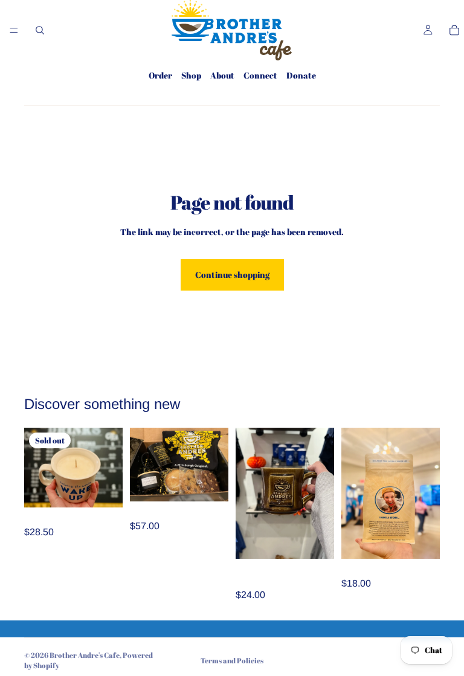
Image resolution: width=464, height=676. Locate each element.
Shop (191, 75)
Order (160, 75)
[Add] (315, 540)
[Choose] (210, 483)
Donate (301, 75)
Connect (260, 75)
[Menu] (14, 30)
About (222, 75)
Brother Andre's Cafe (85, 655)
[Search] (40, 30)
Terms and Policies (232, 660)
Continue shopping (232, 274)
